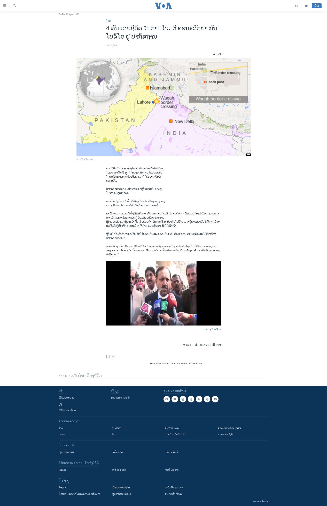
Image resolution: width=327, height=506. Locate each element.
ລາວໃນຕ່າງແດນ (172, 428)
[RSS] (199, 399)
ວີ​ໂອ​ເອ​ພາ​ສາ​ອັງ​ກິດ (121, 487)
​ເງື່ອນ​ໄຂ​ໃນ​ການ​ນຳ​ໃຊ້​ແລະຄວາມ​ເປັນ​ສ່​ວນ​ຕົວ (79, 494)
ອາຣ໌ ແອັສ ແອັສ (119, 470)
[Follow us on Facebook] (167, 399)
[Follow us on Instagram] (183, 399)
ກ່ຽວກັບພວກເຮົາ (66, 452)
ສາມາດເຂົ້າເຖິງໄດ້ (173, 494)
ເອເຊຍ (62, 434)
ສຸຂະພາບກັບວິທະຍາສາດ (230, 428)
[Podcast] (207, 399)
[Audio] (296, 6)
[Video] (306, 6)
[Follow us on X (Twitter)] (191, 399)
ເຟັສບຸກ (62, 470)
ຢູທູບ (61, 404)
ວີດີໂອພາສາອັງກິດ (67, 410)
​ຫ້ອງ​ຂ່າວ (63, 487)
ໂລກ (108, 21)
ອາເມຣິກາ (116, 428)
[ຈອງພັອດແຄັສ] (215, 399)
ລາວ (61, 428)
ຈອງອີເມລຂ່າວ (172, 470)
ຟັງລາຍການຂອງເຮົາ (120, 398)
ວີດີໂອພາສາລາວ (66, 398)
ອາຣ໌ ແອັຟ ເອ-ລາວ (174, 487)
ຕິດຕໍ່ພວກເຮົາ (118, 452)
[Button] (217, 54)
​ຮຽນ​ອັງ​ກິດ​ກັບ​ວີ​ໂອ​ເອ (121, 494)
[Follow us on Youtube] (175, 399)
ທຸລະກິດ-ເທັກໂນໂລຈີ (174, 434)
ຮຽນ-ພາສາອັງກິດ (226, 434)
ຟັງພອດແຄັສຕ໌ (171, 452)
